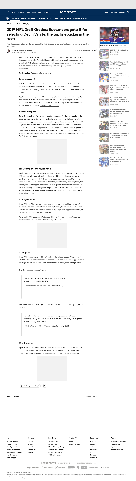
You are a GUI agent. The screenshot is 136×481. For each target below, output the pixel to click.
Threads (93, 455)
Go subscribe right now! (49, 105)
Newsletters (115, 444)
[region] (114, 35)
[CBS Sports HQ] (64, 463)
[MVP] (84, 467)
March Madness (12, 455)
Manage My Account (118, 441)
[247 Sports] (33, 467)
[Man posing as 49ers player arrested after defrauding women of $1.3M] (104, 149)
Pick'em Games (12, 441)
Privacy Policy (53, 444)
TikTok (92, 444)
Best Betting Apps (13, 450)
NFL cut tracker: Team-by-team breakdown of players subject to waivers (119, 100)
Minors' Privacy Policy (56, 447)
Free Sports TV (12, 447)
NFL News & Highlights (23, 24)
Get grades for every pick (41, 73)
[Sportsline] (47, 467)
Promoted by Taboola (89, 396)
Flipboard (93, 458)
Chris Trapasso (27, 50)
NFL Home (10, 24)
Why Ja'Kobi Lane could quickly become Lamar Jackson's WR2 (119, 64)
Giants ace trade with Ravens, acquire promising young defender (119, 111)
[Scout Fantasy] (94, 467)
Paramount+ (31, 450)
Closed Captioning (55, 450)
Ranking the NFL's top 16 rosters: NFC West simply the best (119, 76)
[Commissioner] (73, 467)
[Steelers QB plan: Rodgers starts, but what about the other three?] (104, 125)
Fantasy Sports (12, 444)
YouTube (93, 441)
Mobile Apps (11, 458)
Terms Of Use (53, 441)
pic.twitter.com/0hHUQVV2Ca (36, 321)
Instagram (93, 447)
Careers (30, 444)
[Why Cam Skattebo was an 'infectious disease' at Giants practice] (104, 162)
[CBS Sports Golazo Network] (83, 463)
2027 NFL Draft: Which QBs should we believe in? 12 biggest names (119, 88)
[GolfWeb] (105, 467)
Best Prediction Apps (14, 452)
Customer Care (74, 444)
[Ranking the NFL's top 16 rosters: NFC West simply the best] (104, 78)
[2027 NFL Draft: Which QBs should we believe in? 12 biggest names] (104, 89)
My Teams (114, 447)
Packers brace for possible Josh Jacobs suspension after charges (119, 135)
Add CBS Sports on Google (87, 51)
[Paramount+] (60, 467)
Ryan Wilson (18, 50)
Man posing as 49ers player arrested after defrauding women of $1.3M (118, 148)
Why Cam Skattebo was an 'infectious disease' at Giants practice (119, 160)
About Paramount (33, 447)
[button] (90, 18)
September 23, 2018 (59, 286)
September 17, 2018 (61, 326)
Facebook (93, 450)
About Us (30, 441)
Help (71, 441)
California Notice (54, 453)
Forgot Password (117, 450)
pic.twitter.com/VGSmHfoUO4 (36, 281)
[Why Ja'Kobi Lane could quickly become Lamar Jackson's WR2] (104, 66)
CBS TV (30, 452)
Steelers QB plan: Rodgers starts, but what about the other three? (119, 123)
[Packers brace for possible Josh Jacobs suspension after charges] (104, 137)
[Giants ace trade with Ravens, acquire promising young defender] (104, 113)
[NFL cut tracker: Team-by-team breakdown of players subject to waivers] (104, 101)
